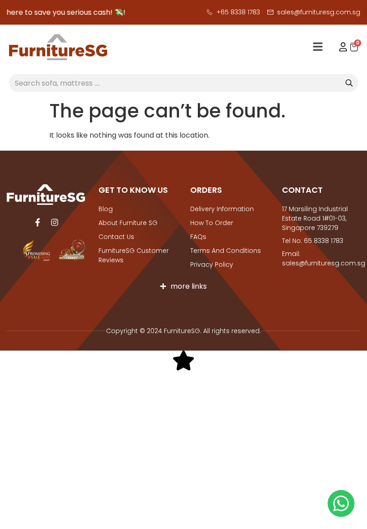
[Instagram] (55, 222)
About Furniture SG (128, 222)
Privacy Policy (211, 264)
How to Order (211, 222)
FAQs (198, 236)
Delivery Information (222, 208)
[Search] (349, 83)
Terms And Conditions (225, 250)
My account (339, 47)
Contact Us (116, 236)
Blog (105, 208)
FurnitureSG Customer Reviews (133, 255)
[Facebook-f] (38, 222)
